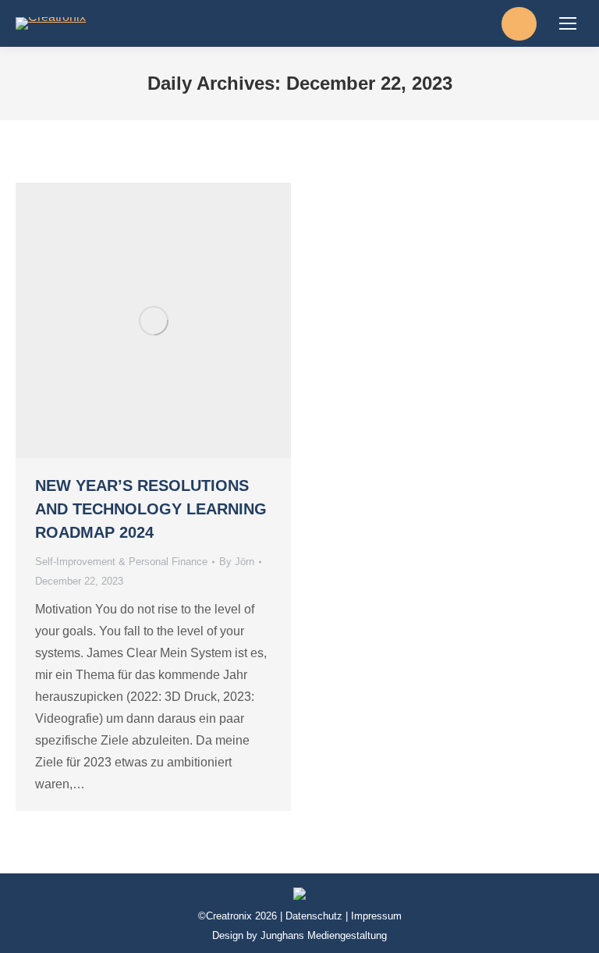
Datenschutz (313, 916)
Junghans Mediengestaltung (324, 935)
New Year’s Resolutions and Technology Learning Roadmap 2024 (151, 509)
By (236, 561)
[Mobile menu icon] (567, 23)
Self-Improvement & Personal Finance (121, 561)
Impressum (376, 916)
